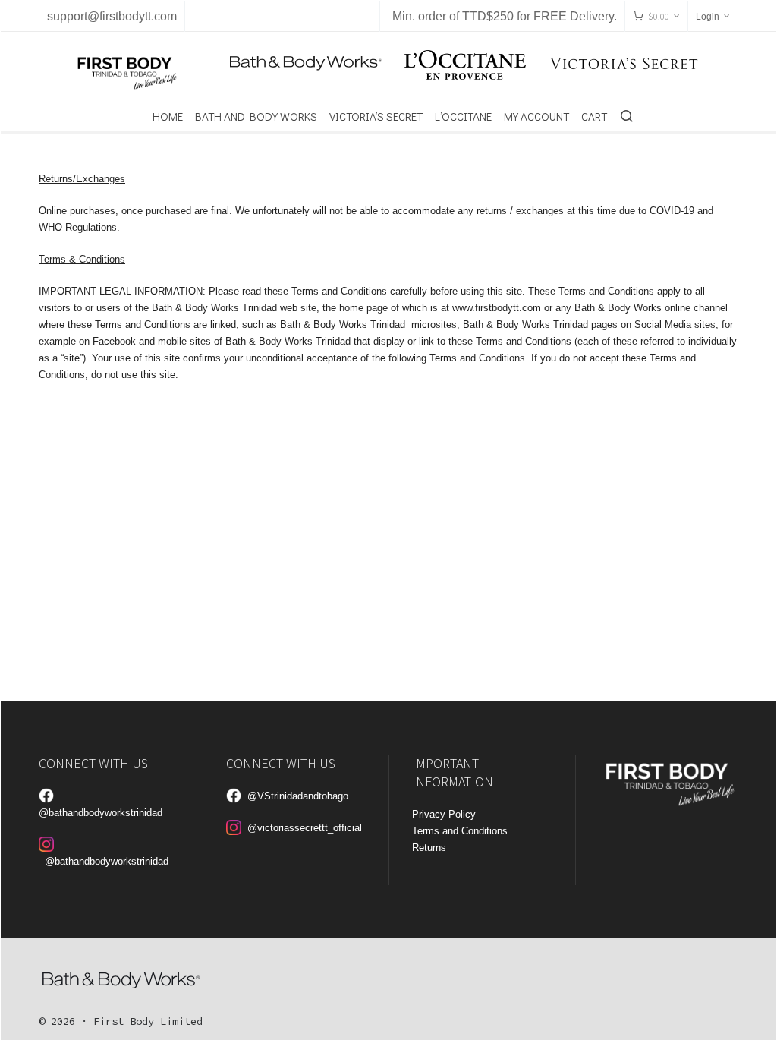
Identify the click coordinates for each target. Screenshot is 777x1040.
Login (707, 16)
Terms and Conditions (460, 831)
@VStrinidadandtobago (297, 796)
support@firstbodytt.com (112, 16)
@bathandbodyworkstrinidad (100, 812)
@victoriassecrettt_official (304, 828)
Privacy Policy (444, 814)
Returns (429, 847)
